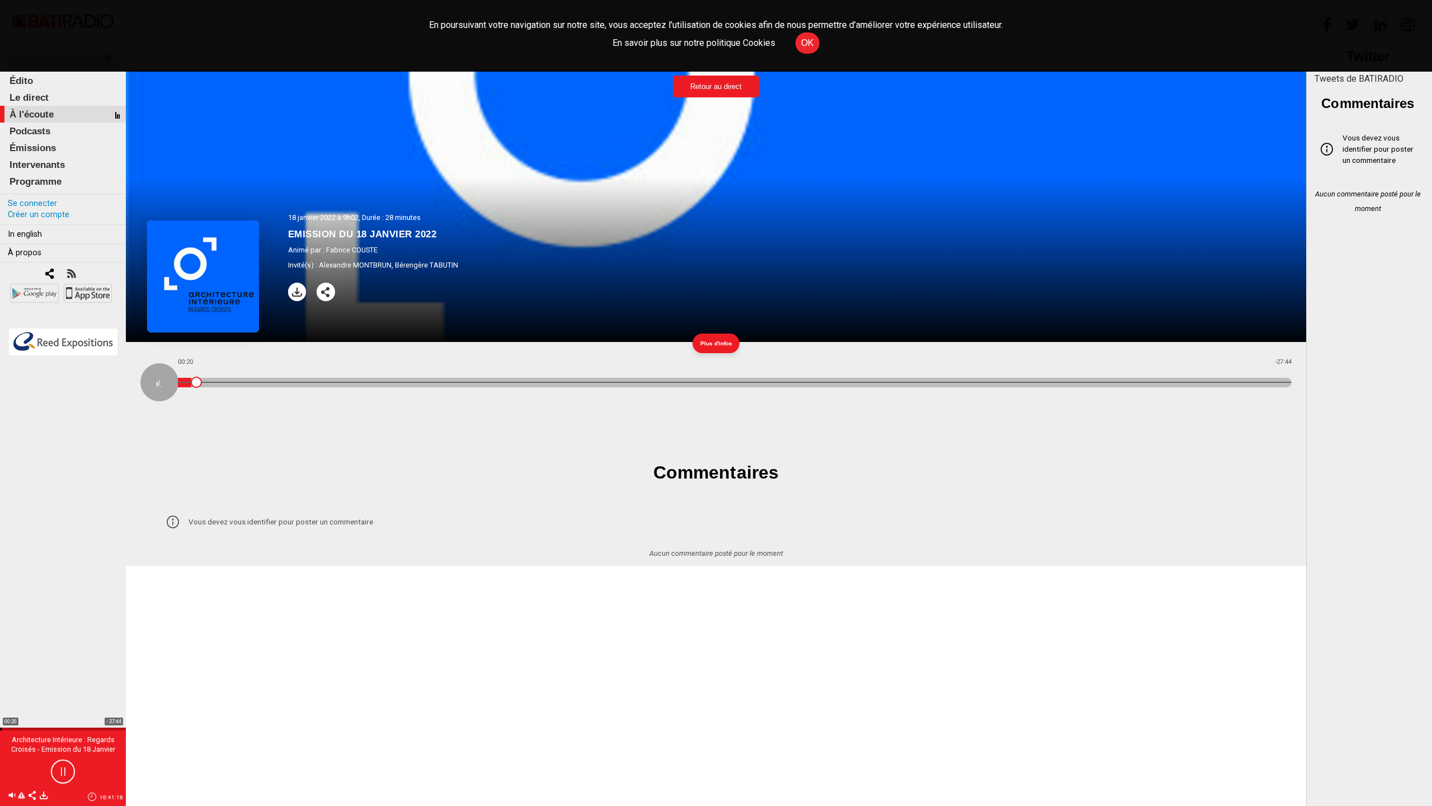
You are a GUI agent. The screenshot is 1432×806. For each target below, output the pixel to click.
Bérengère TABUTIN (426, 265)
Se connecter (32, 203)
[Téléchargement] (297, 292)
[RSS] (71, 274)
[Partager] (326, 292)
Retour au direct (716, 86)
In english (25, 234)
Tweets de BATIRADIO (1359, 78)
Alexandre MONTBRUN (355, 265)
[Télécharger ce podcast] (43, 796)
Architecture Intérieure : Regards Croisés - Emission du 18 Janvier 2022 (63, 749)
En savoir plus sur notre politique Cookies (694, 43)
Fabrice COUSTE (352, 250)
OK (807, 43)
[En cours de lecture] (159, 382)
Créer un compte (38, 214)
